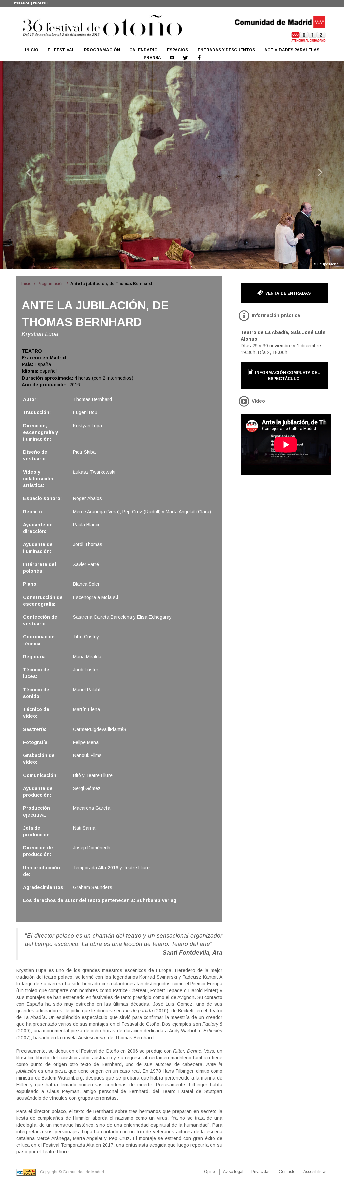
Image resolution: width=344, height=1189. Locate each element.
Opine (209, 1171)
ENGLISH (40, 3)
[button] (26, 165)
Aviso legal (233, 1171)
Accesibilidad (315, 1171)
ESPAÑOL (22, 3)
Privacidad (261, 1171)
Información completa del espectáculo (287, 375)
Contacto (287, 1171)
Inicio (26, 283)
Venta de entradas (287, 293)
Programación (51, 283)
